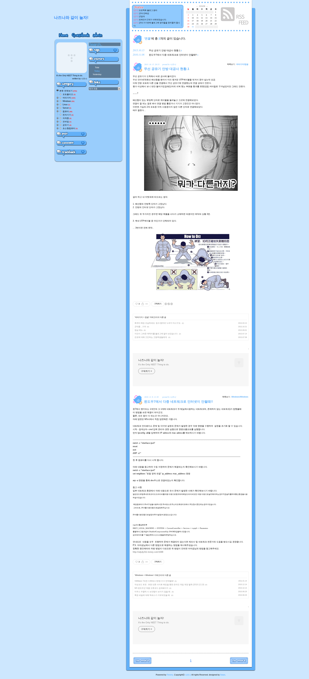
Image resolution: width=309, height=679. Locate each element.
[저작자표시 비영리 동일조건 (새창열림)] (168, 304)
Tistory (170, 675)
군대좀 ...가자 (140, 326)
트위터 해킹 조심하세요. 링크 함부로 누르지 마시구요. (158, 323)
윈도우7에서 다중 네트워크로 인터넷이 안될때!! (173, 54)
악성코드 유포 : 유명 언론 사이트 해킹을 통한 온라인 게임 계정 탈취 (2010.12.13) (169, 584)
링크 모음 (93, 88)
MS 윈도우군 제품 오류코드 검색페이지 (151, 588)
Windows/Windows (239, 397)
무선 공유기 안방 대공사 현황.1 (164, 50)
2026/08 (202, 6)
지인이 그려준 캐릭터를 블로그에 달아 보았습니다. (156, 334)
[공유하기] (143, 303)
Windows (139, 575)
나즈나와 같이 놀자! (151, 360)
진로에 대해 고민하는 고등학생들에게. (151, 337)
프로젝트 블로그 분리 (148, 10)
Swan (222, 675)
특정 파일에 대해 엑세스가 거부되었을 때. (152, 595)
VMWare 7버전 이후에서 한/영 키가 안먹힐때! (154, 581)
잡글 (147, 317)
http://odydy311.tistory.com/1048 (148, 552)
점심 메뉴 (139, 330)
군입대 (142, 16)
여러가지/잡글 (242, 64)
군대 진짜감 (144, 13)
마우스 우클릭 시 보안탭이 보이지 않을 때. (153, 592)
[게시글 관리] (147, 303)
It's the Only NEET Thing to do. (153, 364)
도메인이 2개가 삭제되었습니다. (153, 20)
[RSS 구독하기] (234, 16)
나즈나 (188, 675)
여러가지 (139, 317)
